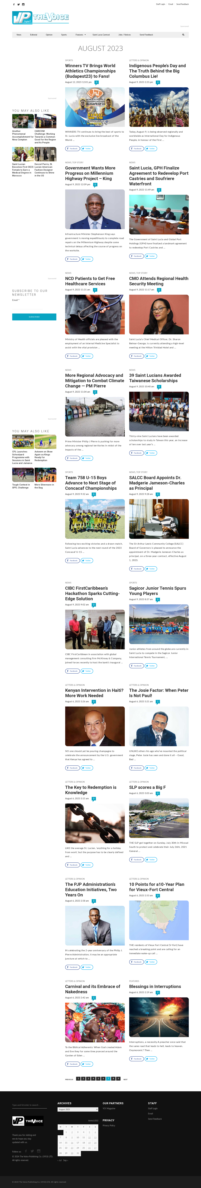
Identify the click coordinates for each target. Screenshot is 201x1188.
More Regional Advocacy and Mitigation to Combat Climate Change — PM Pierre (94, 380)
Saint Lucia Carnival (101, 35)
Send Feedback (182, 4)
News (19, 35)
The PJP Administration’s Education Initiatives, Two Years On (91, 889)
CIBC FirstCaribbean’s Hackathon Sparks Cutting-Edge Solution (92, 593)
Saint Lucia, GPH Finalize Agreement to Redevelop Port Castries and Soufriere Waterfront (158, 175)
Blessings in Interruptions (155, 986)
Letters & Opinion (139, 61)
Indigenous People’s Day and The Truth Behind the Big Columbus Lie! (157, 71)
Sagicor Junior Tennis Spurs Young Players (157, 591)
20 (95, 1143)
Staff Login (160, 4)
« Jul (60, 1160)
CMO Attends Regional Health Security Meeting (158, 281)
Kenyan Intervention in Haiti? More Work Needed (94, 693)
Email (170, 4)
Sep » (65, 1160)
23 (72, 1148)
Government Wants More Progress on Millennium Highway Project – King (90, 173)
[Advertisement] (136, 17)
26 (89, 1148)
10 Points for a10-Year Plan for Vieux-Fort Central (156, 887)
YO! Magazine (109, 1109)
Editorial (33, 35)
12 (89, 1138)
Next (125, 1079)
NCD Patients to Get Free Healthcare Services (90, 281)
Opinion (49, 35)
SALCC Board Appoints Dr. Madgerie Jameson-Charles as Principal (157, 483)
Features (79, 35)
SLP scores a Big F (147, 787)
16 (72, 1143)
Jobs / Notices (124, 35)
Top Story (77, 163)
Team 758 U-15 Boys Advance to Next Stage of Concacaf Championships (91, 483)
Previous (69, 1079)
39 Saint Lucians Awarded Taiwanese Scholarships (155, 378)
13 (95, 1138)
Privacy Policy (109, 1126)
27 (95, 1148)
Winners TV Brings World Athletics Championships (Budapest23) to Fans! (90, 71)
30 (72, 1153)
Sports (64, 35)
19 (89, 1143)
